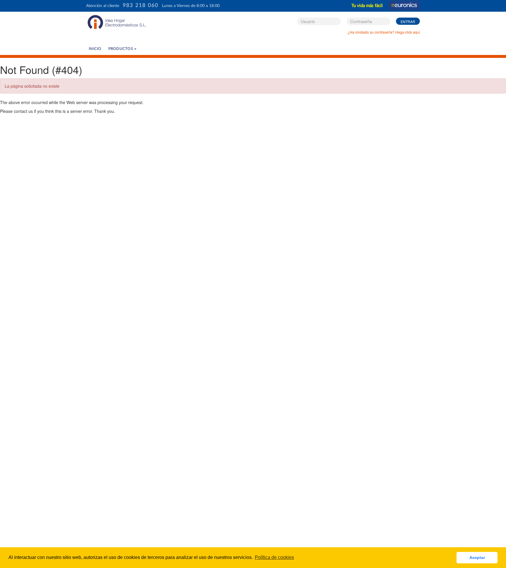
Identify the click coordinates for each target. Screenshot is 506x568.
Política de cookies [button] (274, 557)
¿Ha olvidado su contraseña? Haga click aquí (384, 32)
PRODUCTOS (121, 49)
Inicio (95, 49)
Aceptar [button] (477, 557)
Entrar (408, 21)
